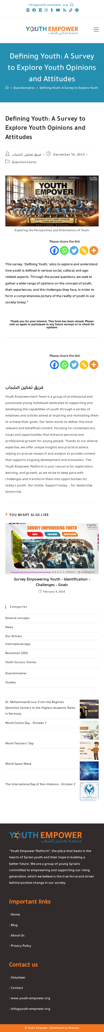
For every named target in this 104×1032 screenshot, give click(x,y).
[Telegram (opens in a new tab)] (76, 10)
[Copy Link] (84, 250)
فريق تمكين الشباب (26, 155)
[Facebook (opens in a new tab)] (34, 10)
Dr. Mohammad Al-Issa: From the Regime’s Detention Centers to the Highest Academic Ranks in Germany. (40, 708)
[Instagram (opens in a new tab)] (46, 10)
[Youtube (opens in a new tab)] (58, 10)
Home (15, 915)
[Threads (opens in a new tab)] (40, 10)
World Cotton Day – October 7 (25, 723)
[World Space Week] (89, 770)
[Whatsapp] (64, 250)
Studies (10, 683)
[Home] (7, 88)
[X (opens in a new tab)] (28, 10)
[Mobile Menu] (96, 30)
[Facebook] (54, 250)
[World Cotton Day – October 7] (89, 730)
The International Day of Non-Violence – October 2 (40, 784)
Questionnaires (24, 162)
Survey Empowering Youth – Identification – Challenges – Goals (52, 582)
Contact (17, 988)
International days (18, 644)
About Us (17, 936)
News (9, 627)
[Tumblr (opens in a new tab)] (52, 10)
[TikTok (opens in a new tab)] (71, 10)
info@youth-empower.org (48, 5)
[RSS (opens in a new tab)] (65, 10)
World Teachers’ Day (19, 744)
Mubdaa (74, 1028)
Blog (14, 925)
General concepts (17, 618)
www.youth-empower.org (30, 998)
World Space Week (18, 764)
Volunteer (18, 978)
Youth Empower (38, 1028)
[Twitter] (74, 250)
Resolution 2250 (16, 653)
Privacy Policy (21, 946)
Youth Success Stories (20, 662)
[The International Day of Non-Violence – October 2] (89, 791)
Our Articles (13, 636)
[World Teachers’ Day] (89, 750)
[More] (93, 250)
